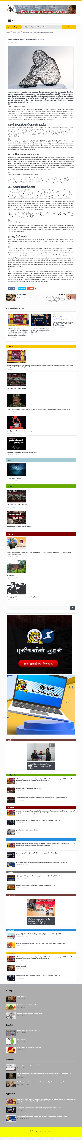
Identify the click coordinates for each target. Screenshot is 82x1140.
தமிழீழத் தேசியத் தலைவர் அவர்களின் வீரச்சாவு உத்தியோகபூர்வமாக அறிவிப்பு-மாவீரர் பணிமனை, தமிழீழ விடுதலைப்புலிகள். (39, 409)
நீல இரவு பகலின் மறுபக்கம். (14, 478)
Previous (22, 295)
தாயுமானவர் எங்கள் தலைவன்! (27, 297)
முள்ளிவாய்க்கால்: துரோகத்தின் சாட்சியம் (27, 834)
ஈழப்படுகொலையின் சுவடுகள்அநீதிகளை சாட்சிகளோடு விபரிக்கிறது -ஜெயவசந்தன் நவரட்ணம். (41, 947)
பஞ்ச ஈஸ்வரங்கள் (21, 1043)
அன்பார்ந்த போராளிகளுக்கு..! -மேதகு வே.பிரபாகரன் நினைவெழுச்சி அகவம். (36, 889)
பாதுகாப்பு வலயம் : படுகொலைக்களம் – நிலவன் (19, 526)
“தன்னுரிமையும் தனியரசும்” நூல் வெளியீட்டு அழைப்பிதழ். (22, 452)
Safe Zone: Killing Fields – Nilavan (17, 388)
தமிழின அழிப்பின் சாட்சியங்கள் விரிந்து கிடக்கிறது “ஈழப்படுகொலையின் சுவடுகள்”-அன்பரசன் (41, 938)
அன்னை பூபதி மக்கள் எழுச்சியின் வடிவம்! (28, 1069)
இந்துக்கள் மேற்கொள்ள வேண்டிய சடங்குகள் (28, 1035)
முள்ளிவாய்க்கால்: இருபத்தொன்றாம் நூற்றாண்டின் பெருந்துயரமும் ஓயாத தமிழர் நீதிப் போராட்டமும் (41, 802)
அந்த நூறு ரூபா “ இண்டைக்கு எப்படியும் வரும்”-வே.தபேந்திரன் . (23, 597)
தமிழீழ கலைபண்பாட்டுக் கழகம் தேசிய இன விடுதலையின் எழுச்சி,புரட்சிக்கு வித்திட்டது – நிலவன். (63, 323)
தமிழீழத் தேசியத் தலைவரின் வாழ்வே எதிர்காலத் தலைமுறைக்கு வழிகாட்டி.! (55, 299)
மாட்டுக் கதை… (11, 575)
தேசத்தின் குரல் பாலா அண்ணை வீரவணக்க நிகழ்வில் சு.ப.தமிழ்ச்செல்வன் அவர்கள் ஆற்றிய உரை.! (42, 1086)
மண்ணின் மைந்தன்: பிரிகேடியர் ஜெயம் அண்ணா (37, 27)
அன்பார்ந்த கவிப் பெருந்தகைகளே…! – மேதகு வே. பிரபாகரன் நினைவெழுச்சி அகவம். (38, 880)
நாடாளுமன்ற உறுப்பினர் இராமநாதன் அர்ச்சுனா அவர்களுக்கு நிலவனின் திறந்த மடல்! (40, 330)
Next (61, 295)
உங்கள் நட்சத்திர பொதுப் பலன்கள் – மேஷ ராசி (29, 1051)
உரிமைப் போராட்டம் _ (21, 970)
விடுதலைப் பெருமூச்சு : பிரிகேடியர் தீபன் (27, 1009)
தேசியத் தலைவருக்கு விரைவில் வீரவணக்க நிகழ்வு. (20, 431)
